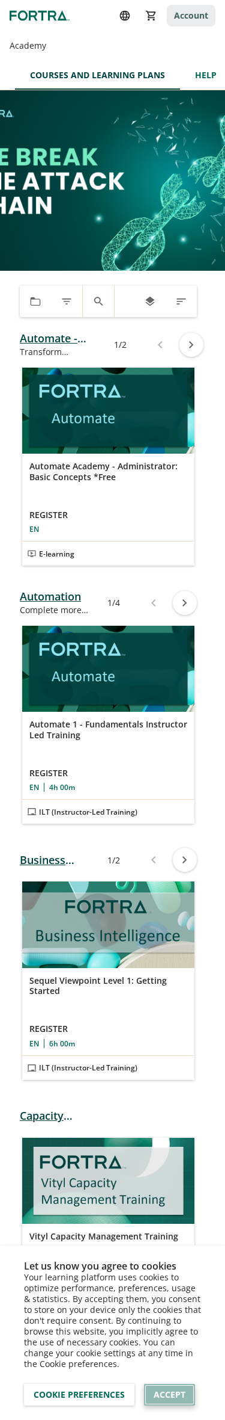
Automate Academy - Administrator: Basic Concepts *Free (103, 471)
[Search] (98, 301)
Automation (50, 597)
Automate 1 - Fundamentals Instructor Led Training (108, 729)
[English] (125, 15)
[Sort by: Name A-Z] (181, 301)
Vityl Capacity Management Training (103, 1236)
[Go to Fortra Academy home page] (40, 15)
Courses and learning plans (97, 75)
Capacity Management (54, 1116)
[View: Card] (150, 301)
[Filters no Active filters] (66, 301)
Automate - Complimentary (60, 338)
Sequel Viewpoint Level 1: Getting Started (98, 985)
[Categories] (35, 301)
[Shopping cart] (151, 15)
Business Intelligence (49, 860)
